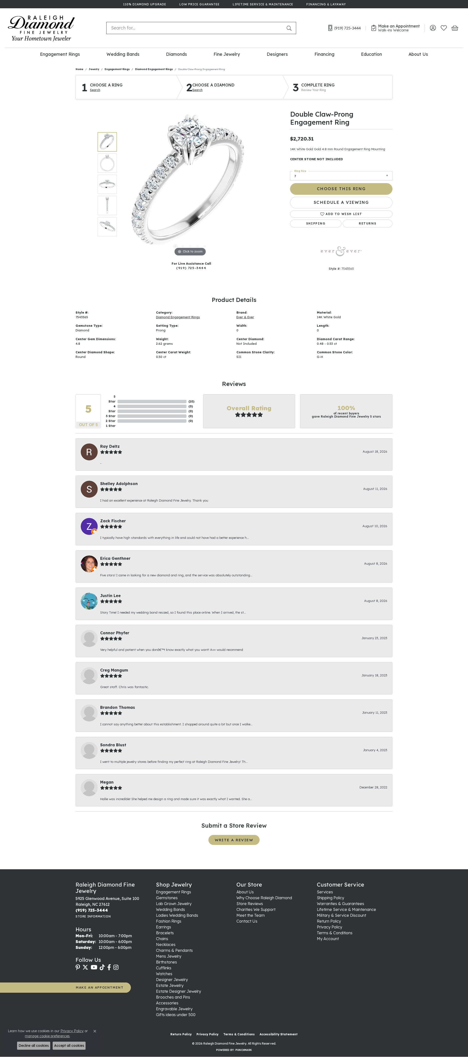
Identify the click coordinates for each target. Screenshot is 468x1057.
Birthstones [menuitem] (166, 962)
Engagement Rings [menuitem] (173, 891)
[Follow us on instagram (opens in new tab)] (115, 967)
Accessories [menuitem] (167, 1003)
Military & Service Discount (341, 915)
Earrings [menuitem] (163, 927)
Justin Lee (110, 595)
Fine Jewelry (227, 54)
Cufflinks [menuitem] (163, 967)
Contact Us (246, 921)
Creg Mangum (114, 670)
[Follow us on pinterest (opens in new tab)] (78, 967)
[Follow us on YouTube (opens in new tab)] (94, 967)
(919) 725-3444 (191, 268)
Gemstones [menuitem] (167, 897)
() (191, 401)
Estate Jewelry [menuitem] (170, 985)
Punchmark (243, 1050)
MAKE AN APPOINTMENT (99, 987)
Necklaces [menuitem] (166, 944)
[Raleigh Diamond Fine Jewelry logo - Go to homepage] (41, 28)
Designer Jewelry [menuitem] (172, 979)
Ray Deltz (110, 446)
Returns (367, 223)
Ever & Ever (245, 317)
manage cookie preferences (47, 1036)
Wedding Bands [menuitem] (170, 909)
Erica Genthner (115, 558)
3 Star (111, 416)
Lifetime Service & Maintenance (346, 909)
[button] (433, 28)
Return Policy (329, 921)
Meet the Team (250, 915)
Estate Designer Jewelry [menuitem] (178, 991)
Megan (107, 782)
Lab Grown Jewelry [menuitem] (174, 903)
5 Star (112, 399)
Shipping (316, 223)
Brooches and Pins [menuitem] (173, 997)
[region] (190, 184)
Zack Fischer (113, 520)
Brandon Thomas (117, 707)
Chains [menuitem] (162, 938)
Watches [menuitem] (164, 973)
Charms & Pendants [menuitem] (174, 950)
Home (79, 69)
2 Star (111, 421)
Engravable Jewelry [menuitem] (174, 1008)
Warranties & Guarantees (340, 903)
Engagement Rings (60, 54)
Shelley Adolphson (119, 483)
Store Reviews (249, 903)
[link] (144, 4)
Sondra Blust (113, 744)
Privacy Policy (329, 927)
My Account (328, 938)
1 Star (111, 426)
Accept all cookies (69, 1045)
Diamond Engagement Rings (154, 69)
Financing (324, 54)
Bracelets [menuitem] (165, 932)
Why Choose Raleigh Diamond (264, 897)
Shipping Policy (330, 897)
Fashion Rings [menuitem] (168, 921)
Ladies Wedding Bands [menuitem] (177, 915)
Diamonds (176, 54)
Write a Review (234, 840)
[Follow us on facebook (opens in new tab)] (109, 967)
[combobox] (195, 28)
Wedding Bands (123, 54)
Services (325, 891)
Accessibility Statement (279, 1034)
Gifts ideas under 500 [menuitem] (175, 1014)
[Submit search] (290, 28)
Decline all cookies (34, 1045)
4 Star (112, 408)
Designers (277, 54)
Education (371, 54)
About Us (418, 54)
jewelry (94, 69)
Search (95, 90)
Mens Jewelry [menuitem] (168, 956)
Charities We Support (255, 909)
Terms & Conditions (334, 932)
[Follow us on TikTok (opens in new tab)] (102, 967)
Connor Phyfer (114, 632)
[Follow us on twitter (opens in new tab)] (85, 967)
